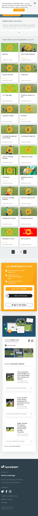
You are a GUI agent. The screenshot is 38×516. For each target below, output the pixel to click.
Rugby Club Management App (12, 479)
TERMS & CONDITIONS (9, 496)
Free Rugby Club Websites (10, 482)
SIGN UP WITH (19, 289)
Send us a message (8, 475)
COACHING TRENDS (14, 446)
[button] (19, 305)
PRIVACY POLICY (7, 499)
